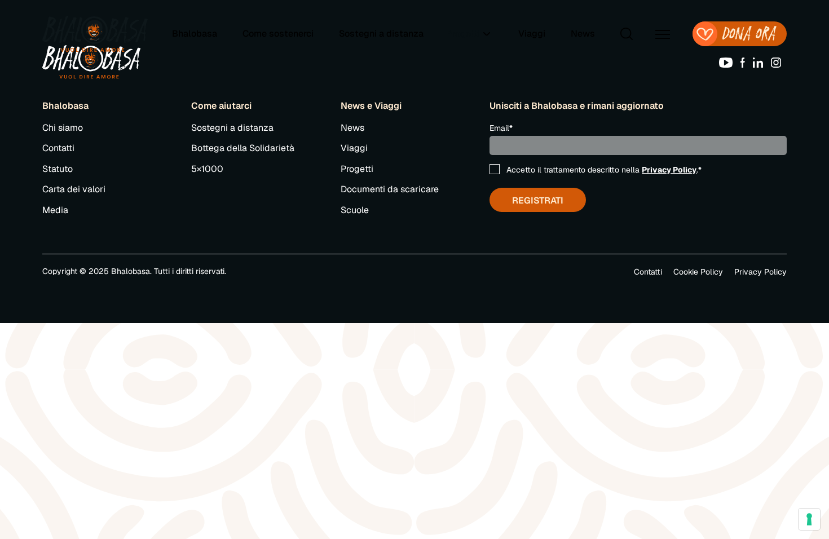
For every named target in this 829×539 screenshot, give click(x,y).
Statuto (57, 169)
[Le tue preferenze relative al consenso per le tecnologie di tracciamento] (809, 519)
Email (501, 128)
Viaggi (531, 33)
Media (55, 210)
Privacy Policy (669, 170)
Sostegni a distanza (381, 33)
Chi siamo (62, 128)
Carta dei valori (73, 189)
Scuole (355, 210)
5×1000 (207, 169)
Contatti (58, 148)
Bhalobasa (194, 33)
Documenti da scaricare (390, 189)
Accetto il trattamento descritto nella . (604, 170)
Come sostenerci (278, 33)
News (583, 33)
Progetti (357, 169)
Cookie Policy (698, 272)
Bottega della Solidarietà (242, 148)
